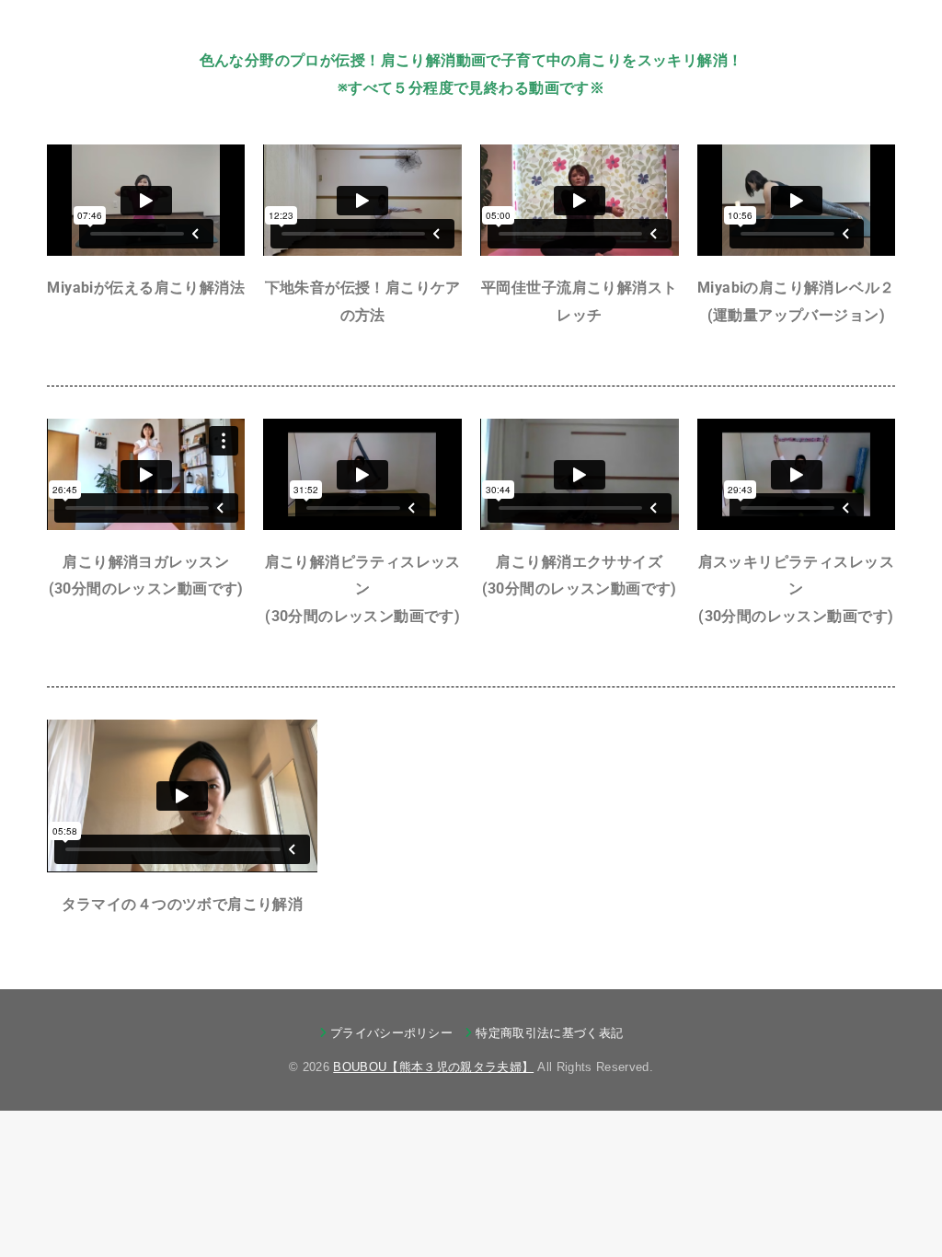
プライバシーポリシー (391, 1033)
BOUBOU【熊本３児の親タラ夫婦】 (433, 1067)
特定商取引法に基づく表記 (549, 1033)
